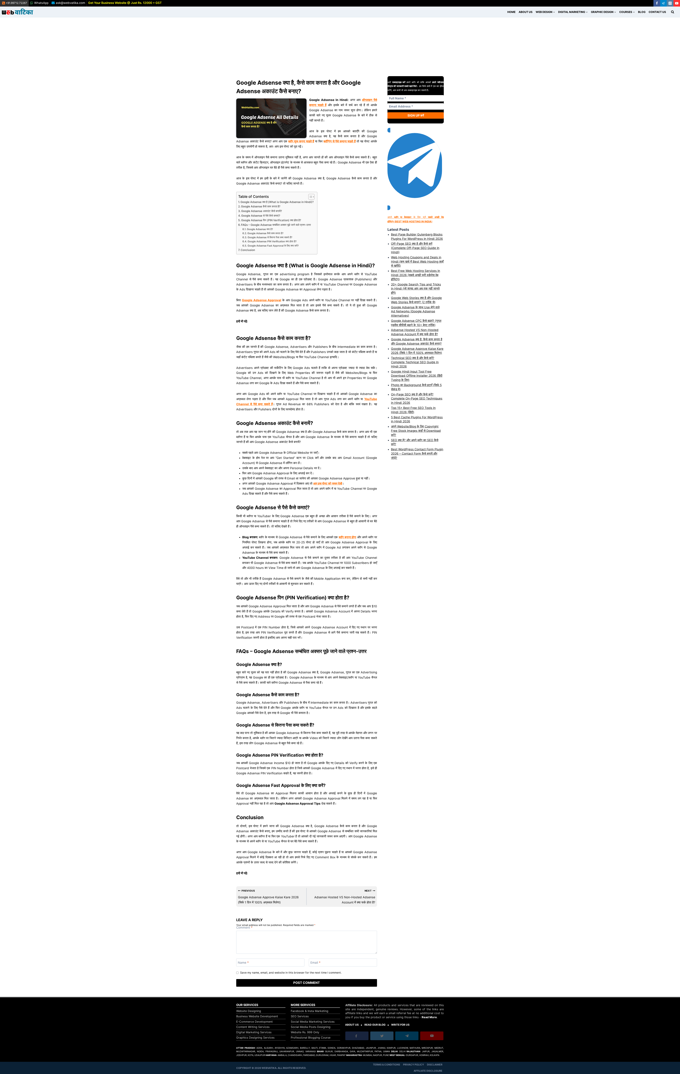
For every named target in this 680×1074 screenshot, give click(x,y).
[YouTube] (676, 3)
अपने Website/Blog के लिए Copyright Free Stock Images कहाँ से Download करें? (416, 431)
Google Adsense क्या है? (260, 229)
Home (511, 12)
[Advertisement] (340, 44)
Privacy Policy (413, 1064)
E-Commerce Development (254, 1021)
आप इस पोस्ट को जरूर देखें (327, 483)
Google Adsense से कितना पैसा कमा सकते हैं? (270, 237)
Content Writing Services (253, 1027)
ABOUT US (352, 1024)
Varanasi (310, 1051)
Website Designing (248, 1011)
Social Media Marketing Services (313, 1021)
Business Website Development (257, 1016)
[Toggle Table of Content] (310, 197)
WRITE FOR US (400, 1024)
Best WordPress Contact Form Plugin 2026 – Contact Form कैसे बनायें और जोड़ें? (417, 454)
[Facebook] (656, 3)
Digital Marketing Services (253, 1032)
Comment (244, 927)
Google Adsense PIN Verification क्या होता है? (272, 241)
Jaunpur (371, 1048)
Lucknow (402, 1048)
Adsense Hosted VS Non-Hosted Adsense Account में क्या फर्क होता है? (344, 896)
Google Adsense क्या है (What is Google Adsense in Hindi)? (277, 202)
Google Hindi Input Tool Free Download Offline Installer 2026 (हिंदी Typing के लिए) (416, 376)
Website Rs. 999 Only (305, 1032)
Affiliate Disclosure (428, 1070)
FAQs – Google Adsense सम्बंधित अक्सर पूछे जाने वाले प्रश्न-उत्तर (276, 225)
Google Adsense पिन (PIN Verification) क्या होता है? (271, 220)
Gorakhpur (343, 1048)
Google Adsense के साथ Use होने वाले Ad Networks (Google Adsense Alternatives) (415, 312)
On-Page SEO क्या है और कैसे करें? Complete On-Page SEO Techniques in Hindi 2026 (416, 399)
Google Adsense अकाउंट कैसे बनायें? (261, 211)
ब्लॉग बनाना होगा (347, 537)
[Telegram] (663, 3)
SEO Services (300, 1016)
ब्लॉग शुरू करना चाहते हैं (301, 141)
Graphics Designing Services (255, 1037)
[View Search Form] (672, 12)
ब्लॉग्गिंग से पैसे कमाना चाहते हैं (340, 141)
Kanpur (391, 1048)
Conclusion (248, 250)
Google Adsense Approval (261, 300)
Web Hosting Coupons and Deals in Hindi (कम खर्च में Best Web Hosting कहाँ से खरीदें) (417, 262)
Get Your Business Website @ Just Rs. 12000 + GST (125, 3)
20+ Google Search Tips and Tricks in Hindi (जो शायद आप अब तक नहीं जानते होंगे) (416, 289)
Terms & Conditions (386, 1064)
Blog (641, 12)
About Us (525, 12)
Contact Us (657, 12)
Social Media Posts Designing (310, 1027)
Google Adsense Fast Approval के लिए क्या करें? (273, 245)
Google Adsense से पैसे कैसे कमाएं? (260, 215)
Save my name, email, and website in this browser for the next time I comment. (291, 972)
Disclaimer (434, 1064)
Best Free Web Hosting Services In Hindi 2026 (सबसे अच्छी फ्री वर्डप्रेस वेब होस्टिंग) (415, 275)
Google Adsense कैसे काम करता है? (260, 206)
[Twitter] (382, 1036)
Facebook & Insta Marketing (309, 1011)
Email (315, 962)
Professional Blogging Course (310, 1037)
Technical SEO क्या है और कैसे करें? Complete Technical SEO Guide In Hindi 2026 (415, 362)
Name (243, 962)
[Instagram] (670, 3)
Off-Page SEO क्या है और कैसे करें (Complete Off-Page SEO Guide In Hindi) (415, 248)
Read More (429, 1017)
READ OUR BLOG (375, 1024)
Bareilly (305, 1048)
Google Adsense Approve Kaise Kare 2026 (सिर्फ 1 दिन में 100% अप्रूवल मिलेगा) (268, 896)
